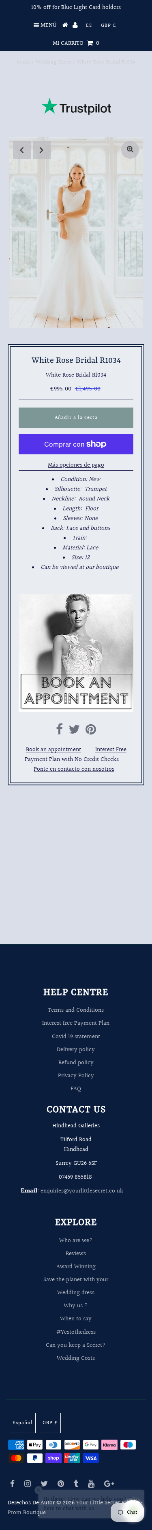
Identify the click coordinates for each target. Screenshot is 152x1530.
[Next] (42, 150)
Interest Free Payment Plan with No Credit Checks (75, 754)
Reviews (76, 1253)
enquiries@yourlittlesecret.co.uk (82, 1191)
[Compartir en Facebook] (59, 732)
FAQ (76, 1089)
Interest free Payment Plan (75, 1023)
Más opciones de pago (76, 465)
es (89, 26)
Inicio (23, 62)
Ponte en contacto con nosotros (74, 769)
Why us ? (76, 1306)
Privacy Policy (76, 1076)
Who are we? (76, 1240)
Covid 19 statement (76, 1036)
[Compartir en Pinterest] (91, 732)
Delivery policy (76, 1049)
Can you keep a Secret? (76, 1345)
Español (23, 1423)
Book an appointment (53, 749)
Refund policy (76, 1062)
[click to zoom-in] (130, 150)
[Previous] (22, 150)
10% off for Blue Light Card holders (76, 7)
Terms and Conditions (76, 1010)
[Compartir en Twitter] (74, 732)
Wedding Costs (76, 1358)
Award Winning (76, 1266)
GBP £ (108, 26)
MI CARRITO (76, 43)
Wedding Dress (53, 62)
